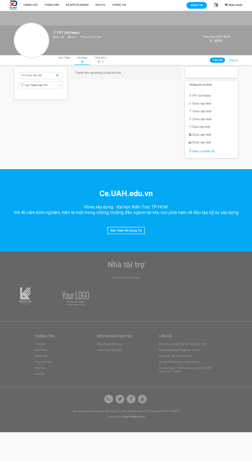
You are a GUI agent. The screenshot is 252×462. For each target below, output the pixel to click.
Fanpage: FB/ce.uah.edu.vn (176, 355)
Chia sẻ (233, 60)
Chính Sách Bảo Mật (109, 350)
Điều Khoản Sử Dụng (109, 344)
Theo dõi (217, 60)
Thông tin (119, 5)
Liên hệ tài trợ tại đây (126, 277)
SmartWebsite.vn (133, 416)
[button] (216, 6)
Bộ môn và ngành (77, 5)
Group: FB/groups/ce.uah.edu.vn (179, 361)
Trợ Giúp (40, 344)
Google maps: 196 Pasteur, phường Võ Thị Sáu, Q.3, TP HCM (185, 369)
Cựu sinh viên (43, 361)
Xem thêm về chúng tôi (126, 230)
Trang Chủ (30, 5)
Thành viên (51, 5)
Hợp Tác (40, 368)
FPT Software (67, 33)
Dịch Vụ (100, 5)
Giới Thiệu (41, 350)
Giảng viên (41, 355)
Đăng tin (197, 5)
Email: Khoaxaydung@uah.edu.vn (179, 350)
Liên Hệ (39, 373)
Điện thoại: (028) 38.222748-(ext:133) (182, 344)
